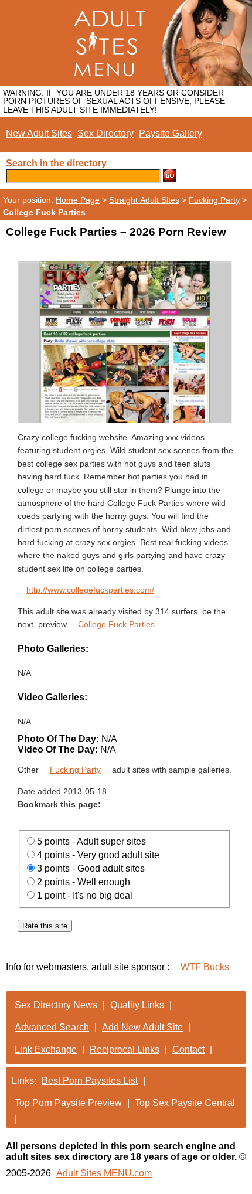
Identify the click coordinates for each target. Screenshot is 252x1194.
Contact (188, 1049)
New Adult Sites (39, 133)
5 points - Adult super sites (91, 841)
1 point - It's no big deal (84, 895)
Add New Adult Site (142, 1027)
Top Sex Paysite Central (185, 1103)
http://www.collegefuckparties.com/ (90, 589)
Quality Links (137, 1005)
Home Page (78, 200)
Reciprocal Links (124, 1049)
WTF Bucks (205, 967)
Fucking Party (214, 200)
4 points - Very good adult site (98, 855)
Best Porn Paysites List (90, 1081)
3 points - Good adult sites (91, 868)
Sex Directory (105, 133)
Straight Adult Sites (144, 200)
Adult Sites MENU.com (104, 1173)
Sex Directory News (56, 1005)
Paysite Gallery (170, 133)
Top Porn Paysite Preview (68, 1103)
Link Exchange (46, 1049)
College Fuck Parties (117, 624)
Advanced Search (52, 1027)
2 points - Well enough (83, 882)
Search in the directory (56, 163)
